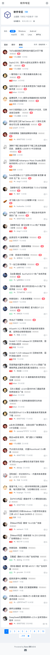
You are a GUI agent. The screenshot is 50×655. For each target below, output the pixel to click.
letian (15, 81)
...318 (22, 636)
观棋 (14, 155)
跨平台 (38, 35)
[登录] (47, 3)
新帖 (21, 45)
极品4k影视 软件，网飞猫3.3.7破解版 (25, 437)
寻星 (14, 347)
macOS (14, 35)
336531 (16, 241)
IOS (22, 35)
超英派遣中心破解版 (18, 579)
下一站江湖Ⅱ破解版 (17, 264)
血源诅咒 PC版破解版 (18, 237)
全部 (12, 31)
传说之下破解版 (16, 320)
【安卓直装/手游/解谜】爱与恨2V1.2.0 (26, 308)
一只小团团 (17, 57)
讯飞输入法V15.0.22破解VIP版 (23, 200)
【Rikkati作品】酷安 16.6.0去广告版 (25, 523)
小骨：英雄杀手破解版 (19, 255)
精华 (13, 45)
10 (43, 631)
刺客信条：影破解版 (18, 548)
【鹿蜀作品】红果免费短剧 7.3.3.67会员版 (28, 188)
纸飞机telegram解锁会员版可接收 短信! (26, 462)
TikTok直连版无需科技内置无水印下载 (26, 51)
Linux (30, 35)
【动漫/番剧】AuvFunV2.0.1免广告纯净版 (27, 274)
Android (33, 31)
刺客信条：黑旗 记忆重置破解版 (23, 587)
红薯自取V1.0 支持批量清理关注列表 (25, 401)
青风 (14, 104)
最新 (6, 45)
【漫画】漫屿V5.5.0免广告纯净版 (24, 557)
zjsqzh (15, 128)
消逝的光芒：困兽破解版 (20, 246)
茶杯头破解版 (15, 609)
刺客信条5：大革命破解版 (20, 299)
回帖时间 (42, 45)
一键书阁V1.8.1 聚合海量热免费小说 (25, 74)
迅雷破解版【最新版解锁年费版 (23, 133)
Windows (22, 31)
